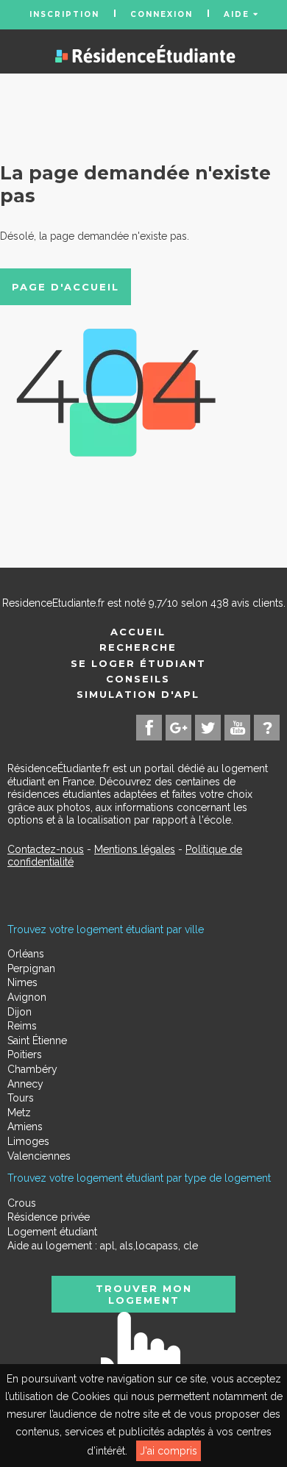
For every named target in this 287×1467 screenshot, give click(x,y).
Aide (238, 14)
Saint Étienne (37, 1040)
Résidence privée (48, 1217)
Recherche (138, 647)
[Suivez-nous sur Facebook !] (149, 727)
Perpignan (31, 968)
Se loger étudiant (138, 663)
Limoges (28, 1141)
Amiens (25, 1126)
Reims (22, 1026)
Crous (21, 1203)
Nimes (22, 982)
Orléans (25, 954)
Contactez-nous (45, 849)
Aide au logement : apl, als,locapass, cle (102, 1246)
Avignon (26, 997)
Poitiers (24, 1054)
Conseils (138, 679)
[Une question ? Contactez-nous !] (267, 727)
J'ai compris (168, 1451)
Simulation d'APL (138, 694)
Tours (20, 1098)
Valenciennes (39, 1156)
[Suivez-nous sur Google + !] (178, 727)
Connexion (161, 14)
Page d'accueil (65, 287)
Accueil (138, 632)
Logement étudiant (52, 1232)
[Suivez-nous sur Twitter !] (208, 727)
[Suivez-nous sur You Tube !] (237, 727)
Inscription (64, 14)
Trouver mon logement (144, 1294)
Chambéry (32, 1069)
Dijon (19, 1012)
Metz (19, 1112)
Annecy (25, 1084)
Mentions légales (134, 849)
